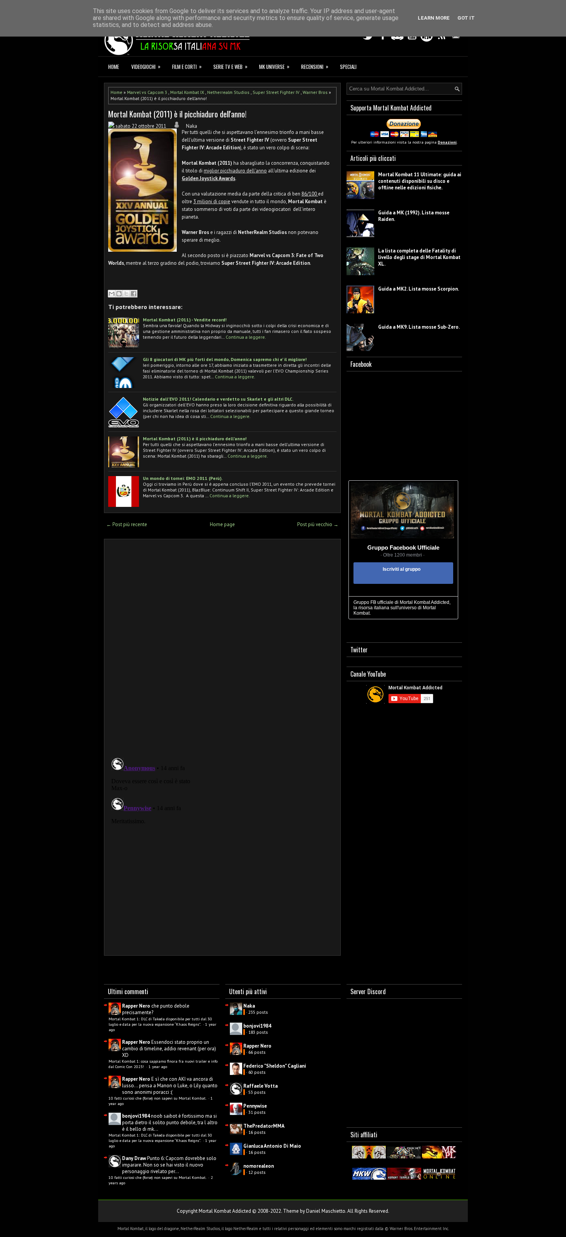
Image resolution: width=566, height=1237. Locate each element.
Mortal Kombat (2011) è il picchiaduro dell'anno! (177, 114)
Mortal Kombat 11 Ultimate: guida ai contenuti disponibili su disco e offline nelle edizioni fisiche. (419, 181)
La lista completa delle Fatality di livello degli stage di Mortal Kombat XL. (419, 257)
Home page (222, 524)
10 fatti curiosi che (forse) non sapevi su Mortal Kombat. (158, 1098)
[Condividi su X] (126, 294)
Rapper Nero (136, 1006)
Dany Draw (134, 1158)
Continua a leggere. (246, 337)
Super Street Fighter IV (276, 92)
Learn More (434, 18)
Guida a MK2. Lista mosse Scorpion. (418, 289)
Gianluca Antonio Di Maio (272, 1146)
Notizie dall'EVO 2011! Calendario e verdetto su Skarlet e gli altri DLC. (218, 399)
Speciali (348, 66)
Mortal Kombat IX (187, 92)
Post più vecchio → (317, 524)
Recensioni (314, 66)
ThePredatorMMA (264, 1126)
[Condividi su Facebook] (133, 294)
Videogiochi (146, 66)
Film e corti (187, 66)
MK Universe (274, 66)
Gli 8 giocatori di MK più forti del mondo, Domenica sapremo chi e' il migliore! (224, 359)
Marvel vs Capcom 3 (147, 92)
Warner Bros (315, 92)
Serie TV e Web (230, 66)
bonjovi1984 (136, 1116)
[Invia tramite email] (112, 294)
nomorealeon (258, 1166)
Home (113, 66)
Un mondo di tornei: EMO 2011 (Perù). (183, 478)
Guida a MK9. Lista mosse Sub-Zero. (419, 327)
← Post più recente (126, 524)
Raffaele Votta (260, 1086)
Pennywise (255, 1106)
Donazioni (447, 142)
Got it (466, 18)
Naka (249, 1006)
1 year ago (158, 1066)
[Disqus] (222, 646)
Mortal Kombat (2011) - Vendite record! (184, 320)
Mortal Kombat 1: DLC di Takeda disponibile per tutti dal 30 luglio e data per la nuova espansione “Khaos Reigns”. (160, 1021)
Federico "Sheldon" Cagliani (274, 1066)
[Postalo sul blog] (119, 294)
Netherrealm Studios (228, 92)
